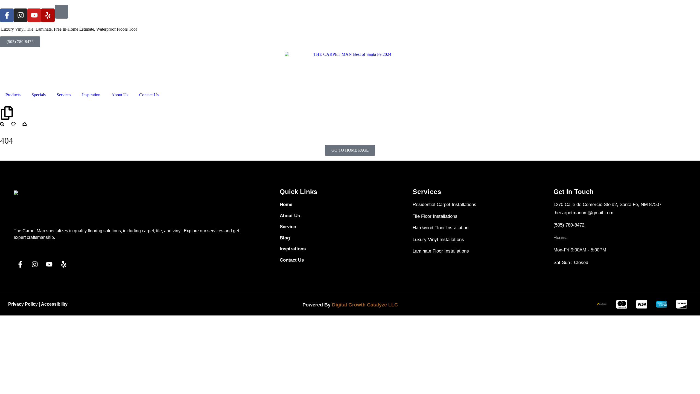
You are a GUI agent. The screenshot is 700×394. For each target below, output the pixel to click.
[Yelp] (48, 15)
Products (13, 94)
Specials (38, 94)
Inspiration (91, 94)
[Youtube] (34, 15)
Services (64, 94)
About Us (119, 94)
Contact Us (149, 94)
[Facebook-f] (7, 15)
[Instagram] (20, 15)
